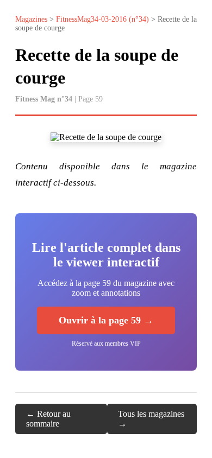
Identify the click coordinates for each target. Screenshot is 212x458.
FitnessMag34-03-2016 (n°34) (102, 19)
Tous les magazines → (151, 418)
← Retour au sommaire (48, 418)
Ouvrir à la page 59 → (106, 320)
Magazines (31, 19)
